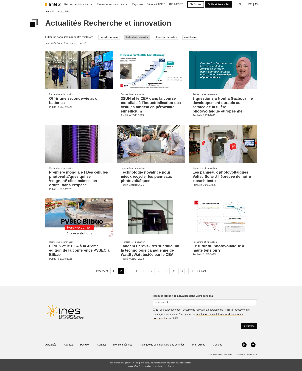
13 (191, 271)
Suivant (201, 271)
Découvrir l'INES (156, 4)
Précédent (102, 271)
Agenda (68, 344)
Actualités (50, 344)
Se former (195, 4)
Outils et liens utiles (218, 4)
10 (181, 271)
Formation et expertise (166, 37)
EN (257, 4)
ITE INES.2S (176, 4)
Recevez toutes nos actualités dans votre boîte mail (183, 296)
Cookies (217, 344)
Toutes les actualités (109, 37)
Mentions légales (122, 344)
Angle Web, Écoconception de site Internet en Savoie (151, 366)
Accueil (49, 11)
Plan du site (198, 344)
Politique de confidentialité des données (162, 344)
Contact (101, 344)
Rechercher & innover (76, 4)
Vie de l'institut (190, 37)
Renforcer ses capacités (110, 4)
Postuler (84, 344)
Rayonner (137, 4)
